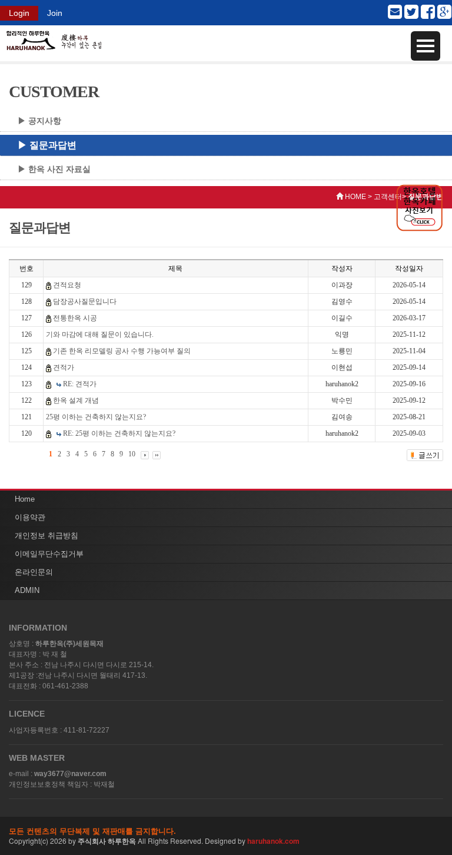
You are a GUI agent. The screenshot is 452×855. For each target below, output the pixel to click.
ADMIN (27, 590)
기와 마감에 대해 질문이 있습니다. (100, 334)
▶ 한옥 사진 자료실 (54, 169)
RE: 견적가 (80, 384)
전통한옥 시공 (75, 318)
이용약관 (30, 517)
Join (54, 13)
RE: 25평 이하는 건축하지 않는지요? (119, 433)
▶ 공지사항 (39, 120)
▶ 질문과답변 (47, 145)
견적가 (63, 367)
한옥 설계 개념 (76, 400)
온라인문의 (34, 572)
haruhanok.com (273, 841)
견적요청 (67, 285)
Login (19, 13)
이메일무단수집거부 (49, 553)
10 (131, 454)
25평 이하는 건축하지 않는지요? (96, 417)
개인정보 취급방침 (46, 535)
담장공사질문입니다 (85, 301)
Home (25, 499)
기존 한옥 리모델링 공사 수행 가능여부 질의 (122, 351)
